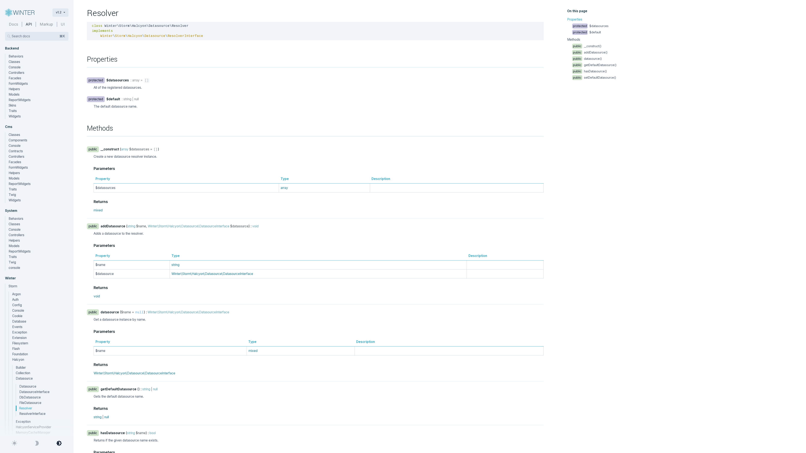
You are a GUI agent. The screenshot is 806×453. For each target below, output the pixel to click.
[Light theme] (14, 443)
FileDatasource (30, 403)
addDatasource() (590, 52)
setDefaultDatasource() (594, 77)
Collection (23, 373)
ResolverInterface (32, 414)
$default (587, 32)
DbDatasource (30, 397)
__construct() (587, 46)
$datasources (590, 26)
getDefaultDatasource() (595, 65)
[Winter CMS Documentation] (25, 12)
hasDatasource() (590, 71)
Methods (573, 40)
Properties (574, 19)
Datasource (27, 386)
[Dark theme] (36, 443)
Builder (21, 368)
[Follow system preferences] (59, 443)
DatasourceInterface (34, 392)
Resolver (25, 408)
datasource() (587, 58)
